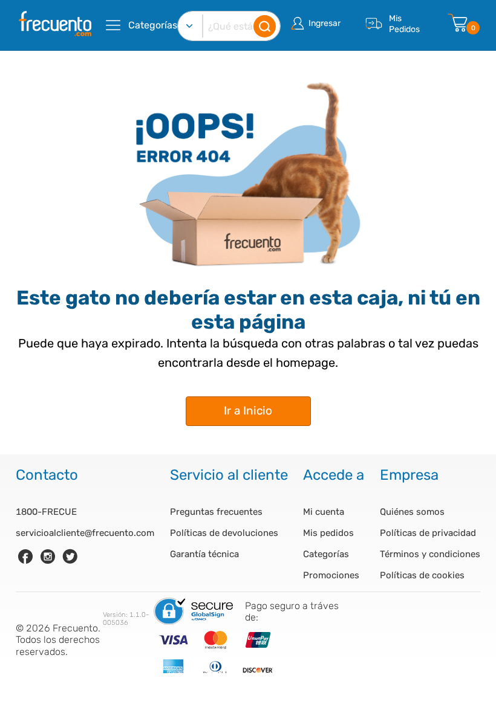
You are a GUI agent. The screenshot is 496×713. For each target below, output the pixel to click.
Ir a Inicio (248, 411)
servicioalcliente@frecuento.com (85, 532)
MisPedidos (404, 23)
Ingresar (324, 23)
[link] (25, 556)
